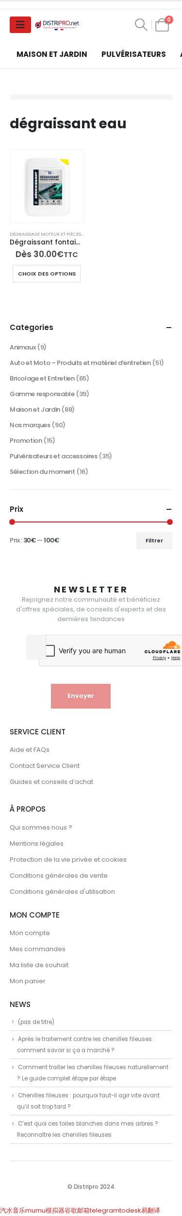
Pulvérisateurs (133, 54)
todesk (130, 1210)
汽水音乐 (12, 1210)
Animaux (22, 347)
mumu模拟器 (45, 1210)
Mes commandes (38, 949)
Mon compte (30, 933)
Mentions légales (37, 843)
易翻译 (150, 1210)
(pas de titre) (36, 1022)
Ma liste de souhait (39, 965)
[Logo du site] (57, 25)
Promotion (26, 440)
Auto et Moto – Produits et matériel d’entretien (80, 362)
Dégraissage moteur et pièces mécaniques (61, 234)
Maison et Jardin (52, 54)
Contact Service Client (45, 765)
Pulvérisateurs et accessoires (54, 456)
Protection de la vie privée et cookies (68, 859)
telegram (104, 1210)
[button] (141, 24)
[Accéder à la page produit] (46, 186)
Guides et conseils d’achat (51, 781)
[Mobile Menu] (20, 25)
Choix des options (47, 274)
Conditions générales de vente (59, 875)
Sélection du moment (42, 471)
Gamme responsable (42, 394)
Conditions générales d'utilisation (62, 891)
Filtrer (154, 540)
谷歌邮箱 (77, 1210)
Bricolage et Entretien (42, 378)
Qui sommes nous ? (41, 827)
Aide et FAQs (30, 749)
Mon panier (28, 981)
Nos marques (30, 425)
